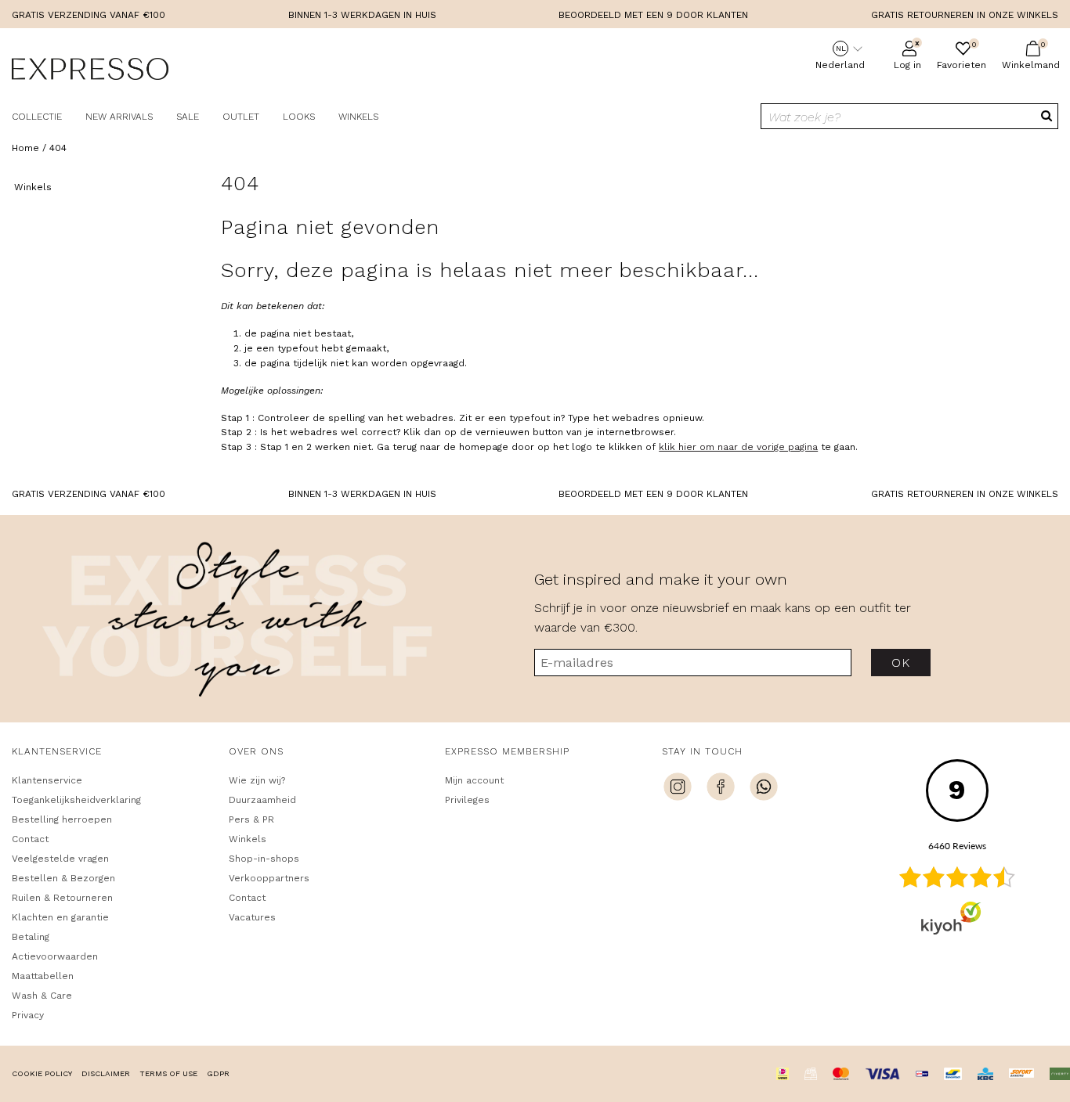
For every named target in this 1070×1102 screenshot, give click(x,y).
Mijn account (474, 780)
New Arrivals (119, 116)
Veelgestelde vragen (60, 858)
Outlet (240, 116)
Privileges (467, 799)
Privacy (28, 1015)
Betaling (30, 936)
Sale (187, 116)
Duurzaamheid (262, 799)
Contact (30, 839)
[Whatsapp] (763, 789)
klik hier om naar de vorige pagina (738, 446)
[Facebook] (720, 789)
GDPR (218, 1073)
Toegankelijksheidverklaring (76, 799)
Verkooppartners (269, 878)
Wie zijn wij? (257, 780)
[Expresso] (90, 71)
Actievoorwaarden (55, 956)
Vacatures (252, 917)
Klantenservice (47, 780)
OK (900, 662)
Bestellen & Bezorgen (63, 878)
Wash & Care (42, 995)
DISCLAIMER (105, 1073)
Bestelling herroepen (62, 819)
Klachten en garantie (60, 917)
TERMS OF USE (168, 1073)
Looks (299, 116)
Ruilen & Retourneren (62, 897)
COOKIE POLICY (42, 1073)
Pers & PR (251, 819)
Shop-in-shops (264, 858)
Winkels (358, 116)
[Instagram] (677, 789)
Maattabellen (43, 976)
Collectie (37, 116)
